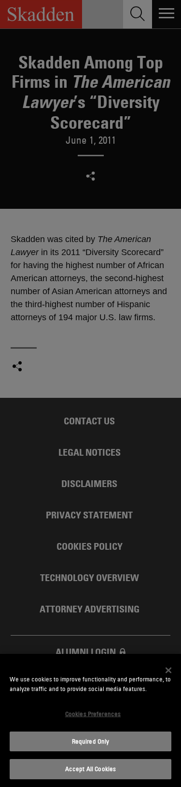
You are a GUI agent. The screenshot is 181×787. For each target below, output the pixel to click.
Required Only (91, 741)
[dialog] (90, 720)
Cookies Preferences (93, 714)
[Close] (168, 670)
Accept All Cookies (90, 769)
